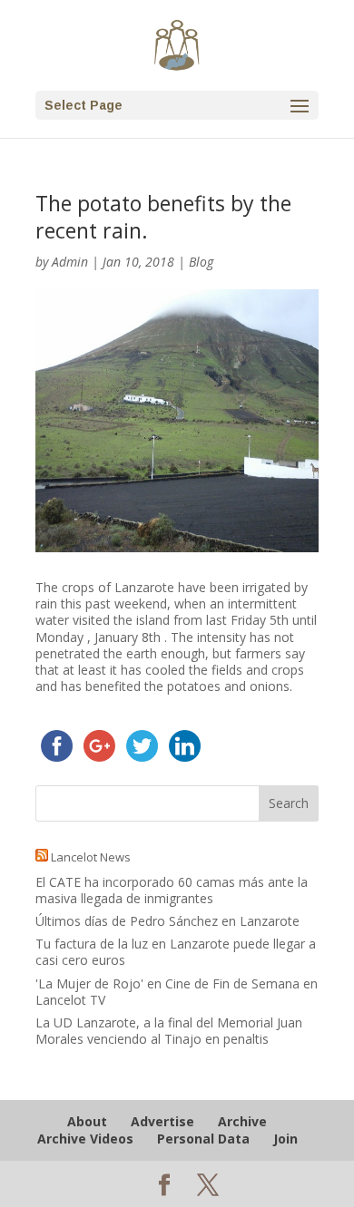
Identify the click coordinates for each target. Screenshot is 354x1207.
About (87, 1121)
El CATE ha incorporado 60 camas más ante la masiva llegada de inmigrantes (171, 890)
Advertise (162, 1121)
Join (285, 1138)
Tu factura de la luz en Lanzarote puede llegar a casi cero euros (175, 952)
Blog (201, 261)
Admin (70, 261)
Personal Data (203, 1138)
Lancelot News (91, 857)
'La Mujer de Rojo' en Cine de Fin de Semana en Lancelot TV (176, 991)
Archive (242, 1121)
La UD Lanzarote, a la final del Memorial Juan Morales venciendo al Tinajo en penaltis (168, 1030)
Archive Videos (85, 1138)
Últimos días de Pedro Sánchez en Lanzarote (167, 921)
